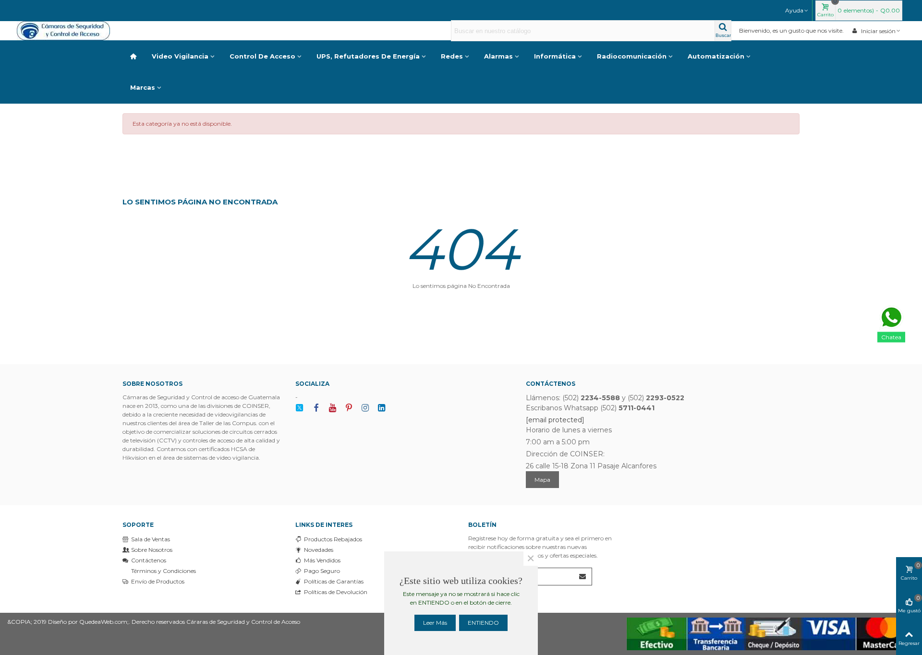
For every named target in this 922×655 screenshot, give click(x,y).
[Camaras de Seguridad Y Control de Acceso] (69, 30)
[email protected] (555, 420)
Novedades (318, 549)
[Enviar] (583, 576)
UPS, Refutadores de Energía (368, 56)
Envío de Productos (157, 581)
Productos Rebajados (333, 539)
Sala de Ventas (150, 539)
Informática (555, 56)
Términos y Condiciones (163, 570)
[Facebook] (316, 408)
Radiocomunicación (632, 56)
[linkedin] (381, 408)
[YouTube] (332, 408)
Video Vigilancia (180, 56)
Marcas (142, 87)
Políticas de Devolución (335, 591)
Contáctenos (148, 560)
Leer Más (435, 622)
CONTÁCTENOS (550, 383)
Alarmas (498, 56)
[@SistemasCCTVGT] (299, 408)
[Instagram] (365, 408)
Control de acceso (262, 56)
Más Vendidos (322, 560)
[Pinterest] (348, 408)
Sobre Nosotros (151, 549)
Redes (452, 56)
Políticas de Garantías (334, 581)
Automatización (716, 56)
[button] (797, 10)
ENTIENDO (483, 622)
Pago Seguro (322, 570)
